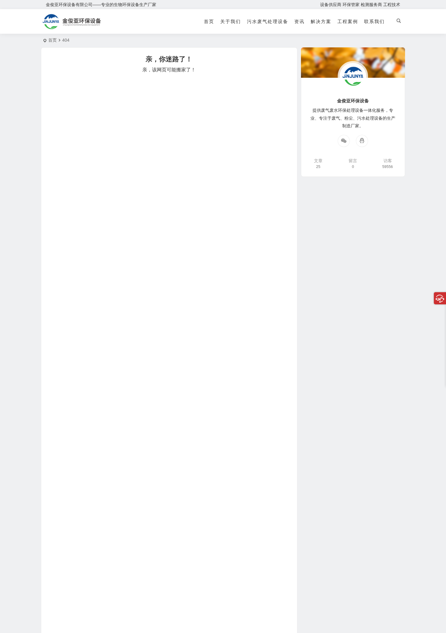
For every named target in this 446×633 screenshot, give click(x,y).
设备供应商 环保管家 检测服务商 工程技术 (360, 4)
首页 (209, 21)
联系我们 (374, 21)
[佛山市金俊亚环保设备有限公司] (71, 26)
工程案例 (347, 21)
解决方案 (321, 21)
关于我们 (230, 21)
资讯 (299, 21)
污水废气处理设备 (267, 21)
